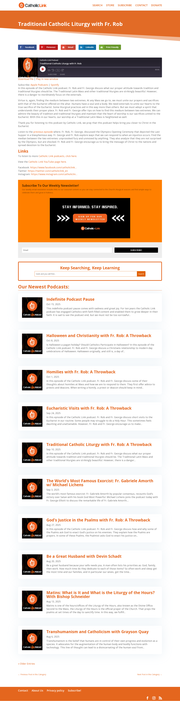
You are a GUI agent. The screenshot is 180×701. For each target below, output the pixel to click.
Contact (23, 690)
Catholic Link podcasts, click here (57, 156)
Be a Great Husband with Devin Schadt (83, 556)
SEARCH (98, 5)
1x (58, 70)
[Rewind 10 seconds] (53, 70)
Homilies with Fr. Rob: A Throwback (80, 372)
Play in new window (47, 79)
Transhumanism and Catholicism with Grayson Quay (97, 631)
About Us (37, 690)
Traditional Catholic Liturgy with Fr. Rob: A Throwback (99, 444)
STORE (110, 5)
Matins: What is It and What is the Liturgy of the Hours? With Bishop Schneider (100, 594)
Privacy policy (55, 690)
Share (62, 74)
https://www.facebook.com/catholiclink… (53, 167)
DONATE (156, 5)
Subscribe (52, 74)
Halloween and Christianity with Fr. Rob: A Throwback (98, 335)
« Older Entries (26, 663)
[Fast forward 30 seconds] (62, 70)
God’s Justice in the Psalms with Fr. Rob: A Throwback (98, 520)
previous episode (43, 131)
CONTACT (141, 5)
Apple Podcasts (39, 84)
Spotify (55, 84)
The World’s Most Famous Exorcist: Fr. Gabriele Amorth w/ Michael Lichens (99, 482)
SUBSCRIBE (125, 5)
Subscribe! (74, 690)
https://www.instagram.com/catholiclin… (54, 174)
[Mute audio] (49, 70)
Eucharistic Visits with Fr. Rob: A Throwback (89, 408)
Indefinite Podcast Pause (70, 299)
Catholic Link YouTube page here (47, 161)
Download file (25, 79)
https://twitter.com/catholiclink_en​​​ (48, 170)
